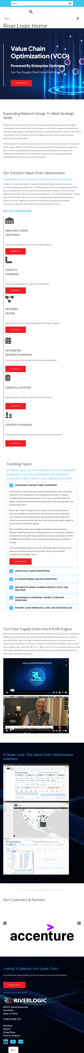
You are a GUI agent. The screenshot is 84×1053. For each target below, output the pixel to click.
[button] (42, 485)
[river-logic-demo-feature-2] (36, 802)
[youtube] (13, 1041)
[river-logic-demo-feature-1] (36, 765)
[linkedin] (5, 1041)
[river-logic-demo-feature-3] (36, 838)
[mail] (20, 1041)
